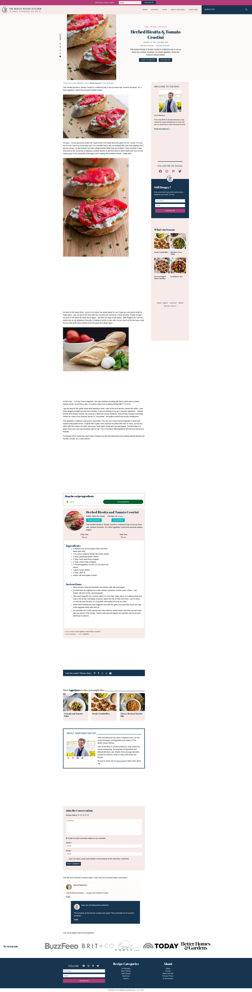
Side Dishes (126, 973)
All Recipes (126, 968)
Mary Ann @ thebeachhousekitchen (95, 905)
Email (68, 851)
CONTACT (173, 303)
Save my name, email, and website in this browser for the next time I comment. (99, 859)
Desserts (126, 976)
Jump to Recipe (148, 60)
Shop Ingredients (123, 502)
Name (69, 843)
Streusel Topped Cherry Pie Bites (160, 277)
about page (121, 761)
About (168, 968)
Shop (164, 9)
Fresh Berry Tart (176, 276)
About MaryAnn (178, 9)
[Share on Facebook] (60, 47)
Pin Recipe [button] (165, 60)
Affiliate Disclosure (95, 83)
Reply (68, 897)
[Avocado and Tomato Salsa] (75, 694)
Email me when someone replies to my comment (86, 838)
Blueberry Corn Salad (176, 253)
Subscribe (193, 9)
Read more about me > (162, 129)
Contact (168, 971)
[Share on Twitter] (60, 50)
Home (145, 9)
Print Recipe (94, 520)
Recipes (154, 9)
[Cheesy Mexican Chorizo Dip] (132, 694)
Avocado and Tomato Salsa (73, 714)
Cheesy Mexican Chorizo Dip (131, 714)
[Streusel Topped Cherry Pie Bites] (162, 265)
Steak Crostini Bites (101, 713)
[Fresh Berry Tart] (178, 265)
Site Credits (140, 990)
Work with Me (168, 973)
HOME (159, 303)
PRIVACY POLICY (170, 306)
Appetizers (75, 690)
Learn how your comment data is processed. (111, 878)
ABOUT (165, 303)
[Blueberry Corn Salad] (178, 241)
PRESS (180, 303)
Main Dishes (126, 971)
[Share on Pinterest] (60, 44)
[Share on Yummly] (60, 53)
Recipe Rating (71, 815)
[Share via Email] (60, 56)
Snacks (126, 978)
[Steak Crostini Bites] (104, 694)
